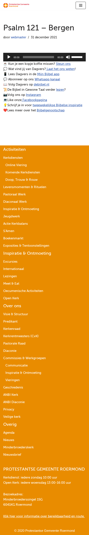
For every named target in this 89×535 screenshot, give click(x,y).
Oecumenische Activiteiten (23, 291)
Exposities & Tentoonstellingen (26, 245)
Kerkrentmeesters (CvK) (21, 336)
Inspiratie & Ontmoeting (21, 209)
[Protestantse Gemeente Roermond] (16, 5)
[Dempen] (68, 57)
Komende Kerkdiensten (22, 172)
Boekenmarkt (13, 238)
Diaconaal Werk (15, 201)
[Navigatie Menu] (81, 5)
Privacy (8, 409)
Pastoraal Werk (14, 194)
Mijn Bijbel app (48, 74)
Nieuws (8, 440)
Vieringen (12, 380)
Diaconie (9, 351)
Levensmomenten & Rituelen (24, 187)
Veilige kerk (12, 416)
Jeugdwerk (11, 216)
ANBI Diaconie (14, 402)
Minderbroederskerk (18, 447)
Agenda (8, 432)
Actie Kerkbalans (15, 223)
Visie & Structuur (15, 314)
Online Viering (16, 165)
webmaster (18, 37)
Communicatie (16, 365)
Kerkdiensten (13, 157)
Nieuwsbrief (12, 454)
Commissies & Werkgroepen (24, 358)
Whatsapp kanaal (47, 79)
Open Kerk (11, 298)
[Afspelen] (9, 57)
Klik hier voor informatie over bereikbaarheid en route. (44, 516)
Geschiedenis (13, 387)
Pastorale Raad (14, 343)
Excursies (10, 261)
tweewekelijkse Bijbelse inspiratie (57, 105)
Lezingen (10, 276)
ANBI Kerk (10, 394)
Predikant (10, 321)
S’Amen (8, 231)
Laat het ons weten (60, 69)
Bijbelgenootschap (51, 110)
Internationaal (13, 269)
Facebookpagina (34, 100)
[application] (44, 57)
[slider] (78, 57)
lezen (60, 89)
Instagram (33, 95)
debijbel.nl (41, 84)
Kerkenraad (11, 329)
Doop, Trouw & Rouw (21, 179)
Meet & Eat (11, 283)
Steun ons (63, 64)
